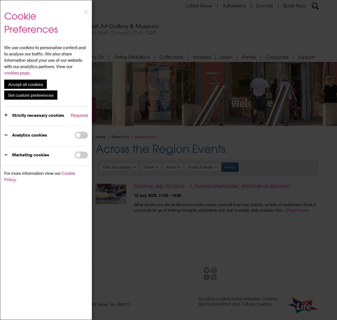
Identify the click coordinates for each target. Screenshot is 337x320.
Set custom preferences (30, 95)
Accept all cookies (25, 84)
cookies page (16, 72)
